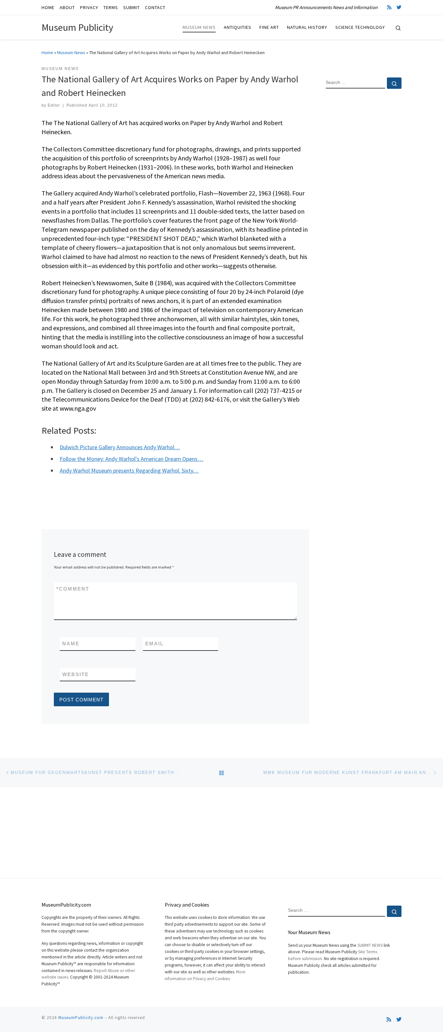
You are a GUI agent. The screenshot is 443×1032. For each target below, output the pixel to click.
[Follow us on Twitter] (399, 7)
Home (47, 52)
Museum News (71, 52)
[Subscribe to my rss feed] (389, 7)
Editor (54, 105)
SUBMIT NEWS (370, 945)
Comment (72, 589)
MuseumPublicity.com (80, 1017)
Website (75, 674)
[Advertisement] (363, 198)
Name (70, 643)
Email (154, 643)
